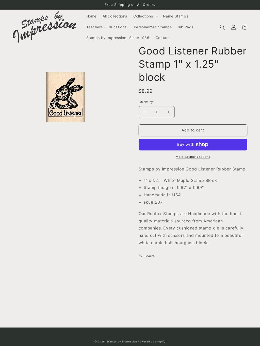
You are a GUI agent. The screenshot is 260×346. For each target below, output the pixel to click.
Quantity (146, 102)
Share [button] (149, 256)
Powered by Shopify (152, 341)
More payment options (193, 157)
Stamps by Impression (122, 341)
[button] (145, 16)
